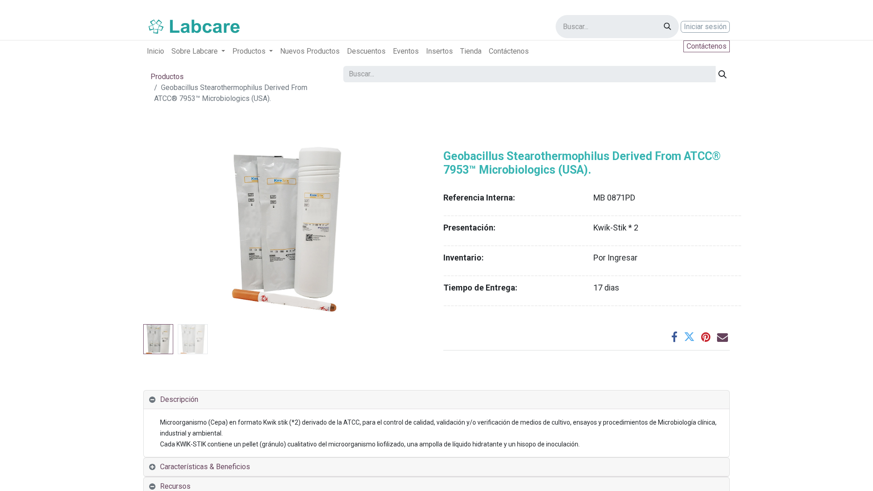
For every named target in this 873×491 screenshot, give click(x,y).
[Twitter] (689, 336)
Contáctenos (707, 46)
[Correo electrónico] (722, 336)
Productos (167, 76)
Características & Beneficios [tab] (205, 466)
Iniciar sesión (705, 26)
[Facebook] (674, 336)
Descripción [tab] (179, 399)
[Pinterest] (706, 336)
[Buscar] (667, 26)
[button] (164, 229)
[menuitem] (155, 51)
